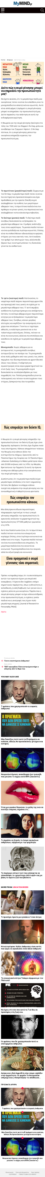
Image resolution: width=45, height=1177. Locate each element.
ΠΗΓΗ (3, 612)
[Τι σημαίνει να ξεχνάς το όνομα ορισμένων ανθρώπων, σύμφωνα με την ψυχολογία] (22, 826)
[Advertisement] (22, 35)
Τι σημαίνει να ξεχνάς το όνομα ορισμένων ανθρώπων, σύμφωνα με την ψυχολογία (19, 841)
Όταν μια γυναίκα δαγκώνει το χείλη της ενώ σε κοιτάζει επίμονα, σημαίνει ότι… (22, 808)
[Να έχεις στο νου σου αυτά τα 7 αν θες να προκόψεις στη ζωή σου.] (22, 995)
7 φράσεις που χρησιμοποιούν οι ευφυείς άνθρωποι (19, 707)
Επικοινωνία (9, 1172)
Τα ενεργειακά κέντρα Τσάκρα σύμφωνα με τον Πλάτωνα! (22, 979)
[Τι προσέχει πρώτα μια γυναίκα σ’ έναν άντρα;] (22, 902)
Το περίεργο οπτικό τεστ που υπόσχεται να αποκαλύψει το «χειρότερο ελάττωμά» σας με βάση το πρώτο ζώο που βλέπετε (21, 875)
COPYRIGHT (13, 1174)
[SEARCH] (42, 10)
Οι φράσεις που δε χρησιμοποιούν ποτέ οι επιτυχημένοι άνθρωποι (19, 1042)
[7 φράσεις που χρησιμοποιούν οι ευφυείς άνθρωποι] (22, 692)
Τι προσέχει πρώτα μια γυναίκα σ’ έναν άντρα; (21, 917)
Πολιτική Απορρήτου (22, 1172)
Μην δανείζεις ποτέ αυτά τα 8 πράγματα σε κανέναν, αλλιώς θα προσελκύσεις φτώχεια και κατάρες (22, 741)
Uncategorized (20, 887)
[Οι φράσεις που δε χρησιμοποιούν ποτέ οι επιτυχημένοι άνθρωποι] (22, 1027)
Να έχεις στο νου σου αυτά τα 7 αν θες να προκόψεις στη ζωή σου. (19, 1010)
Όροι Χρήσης (35, 1172)
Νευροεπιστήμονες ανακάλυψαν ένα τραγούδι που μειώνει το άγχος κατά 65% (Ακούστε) (21, 775)
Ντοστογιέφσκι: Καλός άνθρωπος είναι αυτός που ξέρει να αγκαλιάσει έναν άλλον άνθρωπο (21, 947)
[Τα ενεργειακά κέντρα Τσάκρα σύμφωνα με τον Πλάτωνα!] (22, 963)
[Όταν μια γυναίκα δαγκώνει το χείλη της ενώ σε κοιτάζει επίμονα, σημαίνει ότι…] (22, 793)
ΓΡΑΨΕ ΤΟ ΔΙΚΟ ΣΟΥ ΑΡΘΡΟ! (27, 1174)
